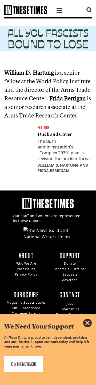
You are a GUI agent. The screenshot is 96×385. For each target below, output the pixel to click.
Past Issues (26, 269)
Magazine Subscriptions (26, 302)
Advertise (70, 280)
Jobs (69, 303)
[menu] (59, 11)
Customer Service (26, 313)
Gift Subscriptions (26, 308)
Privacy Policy (26, 274)
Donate (70, 263)
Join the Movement (24, 364)
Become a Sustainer (70, 269)
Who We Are (26, 263)
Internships (70, 309)
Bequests (70, 274)
